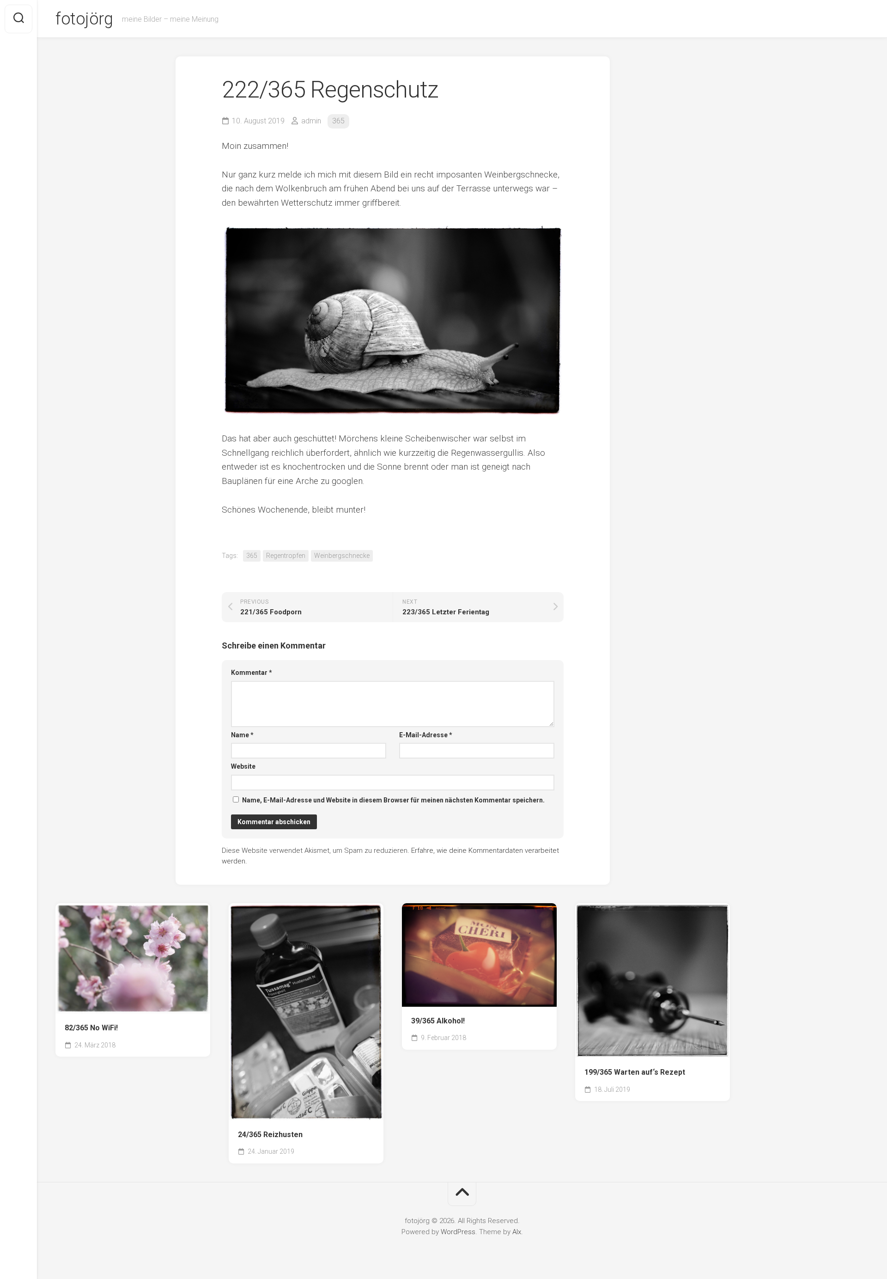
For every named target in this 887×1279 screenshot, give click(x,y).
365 (338, 120)
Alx (516, 1232)
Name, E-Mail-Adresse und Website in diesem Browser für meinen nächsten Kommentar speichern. (393, 800)
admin (311, 120)
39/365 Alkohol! (438, 1020)
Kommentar (251, 672)
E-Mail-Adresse (425, 735)
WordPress (458, 1232)
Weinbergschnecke (342, 555)
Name (242, 735)
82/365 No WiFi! (91, 1027)
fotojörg (84, 19)
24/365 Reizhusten (270, 1134)
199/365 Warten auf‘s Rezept (634, 1072)
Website (243, 766)
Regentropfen (285, 555)
